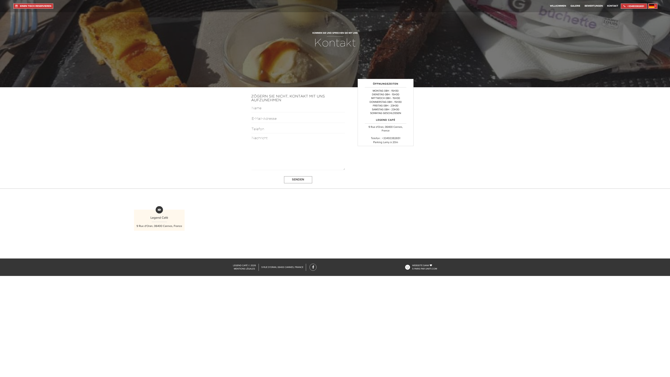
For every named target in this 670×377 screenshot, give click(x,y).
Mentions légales (244, 268)
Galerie (575, 6)
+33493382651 (635, 6)
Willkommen (558, 6)
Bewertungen (594, 6)
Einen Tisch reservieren (35, 6)
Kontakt (612, 6)
